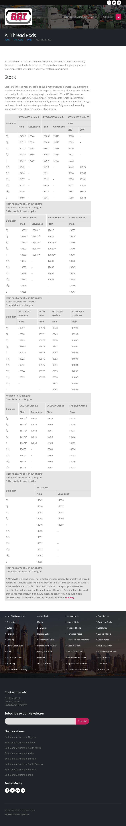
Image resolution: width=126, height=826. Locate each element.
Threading (11, 622)
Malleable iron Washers (78, 639)
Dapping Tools (104, 633)
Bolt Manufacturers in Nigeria (20, 737)
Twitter (12, 790)
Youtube (17, 790)
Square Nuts (73, 622)
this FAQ (69, 597)
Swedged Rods (74, 627)
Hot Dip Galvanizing (16, 616)
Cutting (10, 627)
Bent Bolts (42, 627)
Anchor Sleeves (105, 645)
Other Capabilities (15, 645)
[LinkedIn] (119, 2)
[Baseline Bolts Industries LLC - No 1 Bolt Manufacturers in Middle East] (18, 16)
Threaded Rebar (74, 633)
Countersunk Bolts (45, 639)
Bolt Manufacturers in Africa (19, 753)
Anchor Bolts (43, 616)
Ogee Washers (74, 645)
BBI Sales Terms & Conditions (17, 814)
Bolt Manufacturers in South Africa (23, 747)
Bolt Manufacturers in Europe (20, 758)
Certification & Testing (17, 669)
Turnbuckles (103, 669)
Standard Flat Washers (77, 669)
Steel (9, 651)
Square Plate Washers (77, 663)
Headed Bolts (43, 633)
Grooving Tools (105, 622)
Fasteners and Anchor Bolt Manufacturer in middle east (88, 17)
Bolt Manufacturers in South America (24, 763)
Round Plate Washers (77, 657)
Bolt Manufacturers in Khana (20, 742)
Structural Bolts (44, 663)
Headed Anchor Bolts (47, 645)
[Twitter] (114, 2)
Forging (10, 633)
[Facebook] (109, 2)
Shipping (11, 663)
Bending (10, 639)
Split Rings (102, 627)
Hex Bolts (41, 657)
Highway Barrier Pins (107, 651)
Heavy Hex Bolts (44, 651)
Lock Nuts (102, 663)
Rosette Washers (75, 651)
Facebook (7, 790)
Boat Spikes (103, 616)
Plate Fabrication (14, 657)
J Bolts (40, 622)
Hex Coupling (104, 657)
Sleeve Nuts (72, 616)
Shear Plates (103, 639)
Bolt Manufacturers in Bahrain (20, 769)
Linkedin (23, 790)
